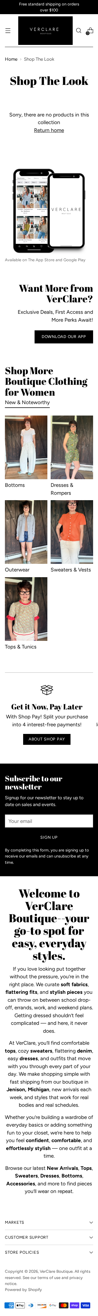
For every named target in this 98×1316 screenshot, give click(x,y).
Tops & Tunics (20, 647)
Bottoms (15, 485)
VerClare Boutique (56, 1271)
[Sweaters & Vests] (72, 532)
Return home (49, 130)
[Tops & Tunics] (26, 609)
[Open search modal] (78, 30)
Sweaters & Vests (71, 570)
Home (11, 59)
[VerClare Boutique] (45, 30)
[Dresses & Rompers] (72, 447)
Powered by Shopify (23, 1289)
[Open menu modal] (7, 30)
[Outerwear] (26, 532)
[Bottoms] (26, 447)
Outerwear (17, 570)
